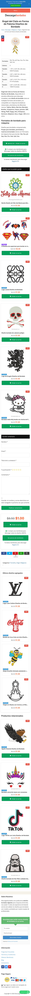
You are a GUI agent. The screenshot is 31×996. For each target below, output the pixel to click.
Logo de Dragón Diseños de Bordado (13, 376)
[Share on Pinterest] (15, 553)
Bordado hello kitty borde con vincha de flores (15, 419)
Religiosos (14, 30)
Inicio (2, 30)
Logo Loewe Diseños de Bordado (12, 290)
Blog (2, 960)
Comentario (5, 475)
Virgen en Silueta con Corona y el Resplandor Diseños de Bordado (15, 705)
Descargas (8, 30)
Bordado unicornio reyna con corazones (14, 792)
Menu (15, 10)
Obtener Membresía (7, 957)
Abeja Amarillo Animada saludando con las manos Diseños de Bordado (15, 671)
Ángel (19, 30)
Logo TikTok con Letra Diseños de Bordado (15, 835)
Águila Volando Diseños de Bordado (13, 749)
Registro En (15, 161)
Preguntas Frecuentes (7, 952)
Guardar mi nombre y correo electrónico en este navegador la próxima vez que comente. (15, 501)
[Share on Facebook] (4, 553)
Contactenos (5, 963)
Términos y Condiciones (8, 954)
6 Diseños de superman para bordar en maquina (15, 246)
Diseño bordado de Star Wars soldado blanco (15, 879)
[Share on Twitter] (9, 553)
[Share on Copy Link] (26, 553)
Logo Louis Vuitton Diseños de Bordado (15, 603)
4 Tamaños (12, 563)
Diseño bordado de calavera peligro (13, 333)
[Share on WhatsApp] (21, 553)
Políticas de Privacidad (12, 941)
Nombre (4, 442)
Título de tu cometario (8, 460)
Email (3, 451)
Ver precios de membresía (15, 155)
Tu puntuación (6, 470)
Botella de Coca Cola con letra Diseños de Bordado (15, 637)
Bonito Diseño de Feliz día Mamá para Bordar (15, 203)
